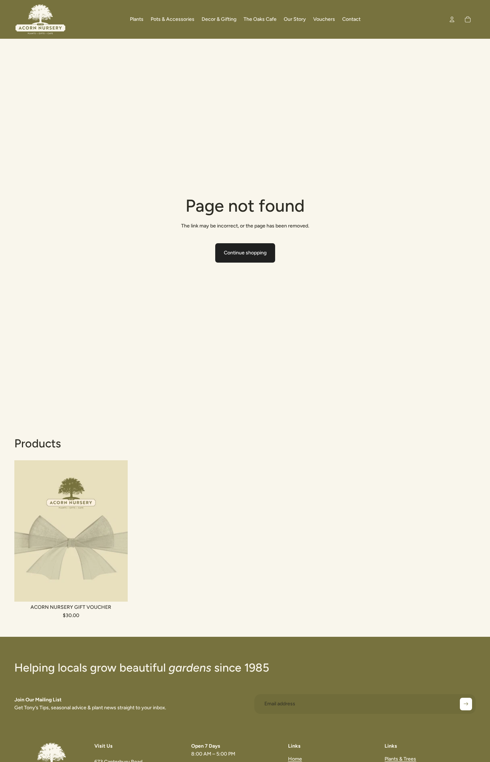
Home (295, 759)
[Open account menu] (452, 19)
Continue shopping (245, 253)
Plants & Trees (400, 759)
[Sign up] (466, 704)
